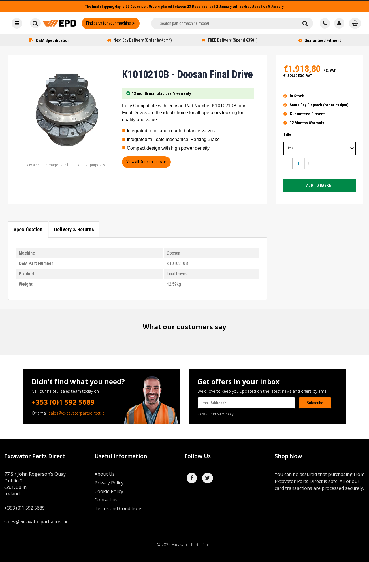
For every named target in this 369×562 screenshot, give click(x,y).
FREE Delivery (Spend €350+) (233, 40)
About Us (105, 474)
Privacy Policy (109, 483)
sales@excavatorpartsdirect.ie (77, 413)
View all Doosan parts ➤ (146, 161)
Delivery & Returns (74, 229)
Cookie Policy (109, 491)
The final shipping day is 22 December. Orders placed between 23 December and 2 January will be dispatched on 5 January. (185, 6)
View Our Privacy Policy (215, 413)
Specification (28, 229)
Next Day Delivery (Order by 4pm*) (143, 40)
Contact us (106, 500)
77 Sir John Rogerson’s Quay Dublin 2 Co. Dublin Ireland (35, 484)
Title (287, 134)
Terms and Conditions (118, 508)
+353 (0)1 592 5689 (63, 402)
